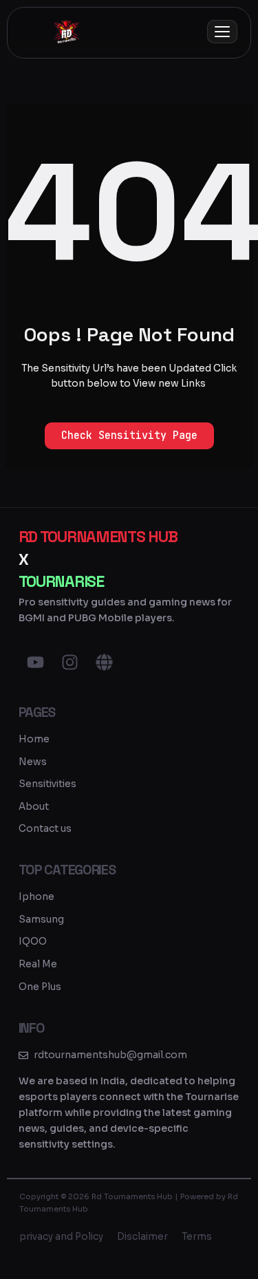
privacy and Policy (61, 1237)
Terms (197, 1237)
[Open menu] (222, 31)
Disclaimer (142, 1237)
